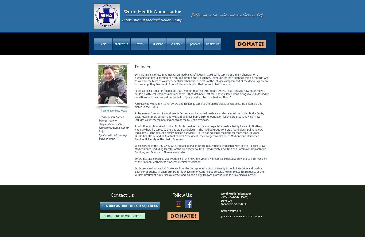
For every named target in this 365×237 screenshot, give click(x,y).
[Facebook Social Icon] (188, 204)
